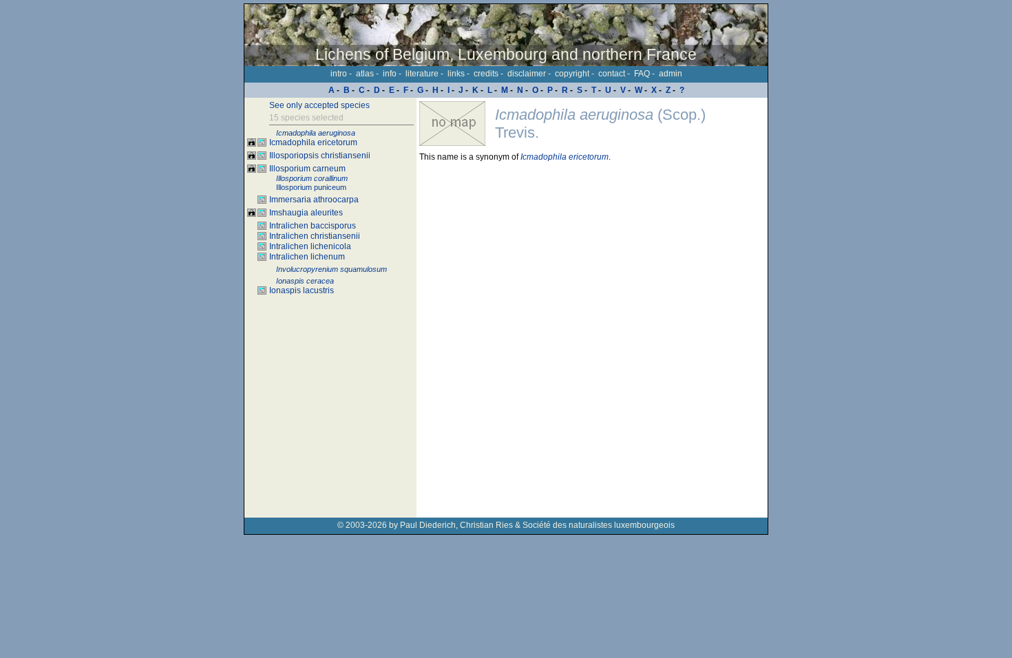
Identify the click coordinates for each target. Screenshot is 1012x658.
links (456, 73)
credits (486, 73)
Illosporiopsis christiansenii (319, 155)
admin (670, 73)
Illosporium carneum (307, 168)
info (390, 73)
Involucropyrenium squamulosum (331, 269)
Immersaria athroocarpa (314, 199)
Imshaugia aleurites (306, 212)
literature (422, 73)
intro (338, 73)
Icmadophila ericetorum (313, 142)
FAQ (642, 73)
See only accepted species (319, 105)
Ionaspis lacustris (301, 290)
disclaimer (526, 73)
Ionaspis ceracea (305, 281)
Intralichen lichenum (307, 257)
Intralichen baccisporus (312, 226)
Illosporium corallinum (312, 178)
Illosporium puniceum (311, 187)
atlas (365, 73)
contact (611, 73)
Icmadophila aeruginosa (315, 133)
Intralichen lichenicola (310, 246)
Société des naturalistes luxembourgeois (599, 525)
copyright (572, 73)
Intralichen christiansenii (314, 236)
